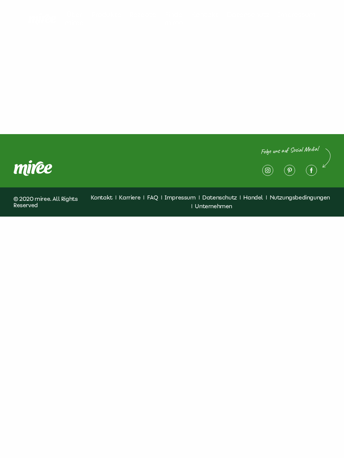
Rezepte (142, 15)
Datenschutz (248, 15)
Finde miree (173, 19)
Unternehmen (213, 206)
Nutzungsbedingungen (300, 197)
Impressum (297, 15)
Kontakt (205, 15)
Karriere (129, 197)
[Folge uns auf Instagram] (267, 170)
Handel (253, 197)
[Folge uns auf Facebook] (311, 170)
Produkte (106, 15)
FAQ (152, 197)
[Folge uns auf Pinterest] (289, 170)
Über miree (73, 19)
